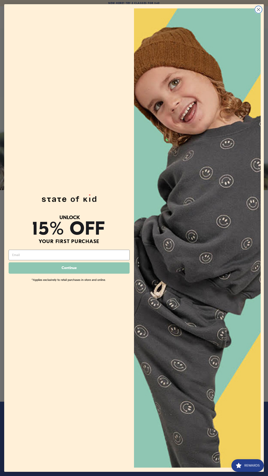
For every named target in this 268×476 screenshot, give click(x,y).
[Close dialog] (258, 9)
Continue (69, 268)
